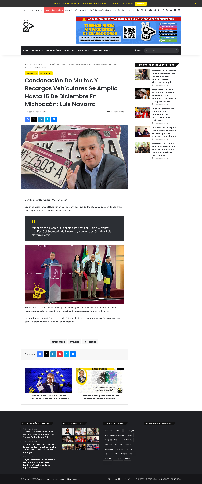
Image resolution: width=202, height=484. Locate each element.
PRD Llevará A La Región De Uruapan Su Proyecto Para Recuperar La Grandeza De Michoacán (164, 132)
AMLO (118, 430)
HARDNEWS (38, 64)
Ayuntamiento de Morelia (114, 435)
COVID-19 (128, 440)
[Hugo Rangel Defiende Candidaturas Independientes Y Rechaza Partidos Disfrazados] (142, 112)
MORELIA (36, 50)
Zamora (107, 463)
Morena (130, 449)
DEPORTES (82, 50)
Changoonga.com (74, 479)
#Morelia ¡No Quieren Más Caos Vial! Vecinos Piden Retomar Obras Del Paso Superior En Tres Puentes (163, 149)
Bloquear (130, 3)
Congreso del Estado (112, 440)
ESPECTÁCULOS (100, 50)
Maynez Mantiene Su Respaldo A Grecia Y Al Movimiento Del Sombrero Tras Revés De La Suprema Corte (110, 10)
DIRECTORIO (151, 479)
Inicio (29, 64)
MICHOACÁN (52, 50)
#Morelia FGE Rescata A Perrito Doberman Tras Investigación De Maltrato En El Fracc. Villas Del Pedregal (164, 76)
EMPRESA (140, 479)
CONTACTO (176, 479)
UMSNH (108, 458)
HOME (25, 50)
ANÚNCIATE (164, 479)
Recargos (91, 341)
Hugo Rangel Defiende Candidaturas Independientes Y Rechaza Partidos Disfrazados (163, 114)
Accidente (108, 430)
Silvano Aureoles (127, 454)
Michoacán (59, 341)
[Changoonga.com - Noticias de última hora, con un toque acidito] (27, 25)
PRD (115, 454)
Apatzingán (129, 430)
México (107, 454)
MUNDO (67, 50)
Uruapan (118, 458)
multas (75, 341)
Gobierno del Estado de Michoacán (118, 444)
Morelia (120, 449)
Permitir (141, 3)
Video (127, 458)
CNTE (130, 435)
